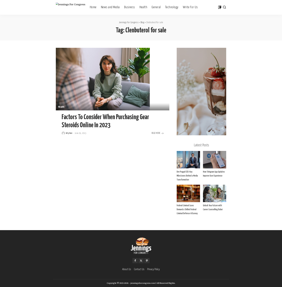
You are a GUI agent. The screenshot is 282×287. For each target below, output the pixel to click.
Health (61, 107)
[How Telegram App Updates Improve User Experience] (214, 159)
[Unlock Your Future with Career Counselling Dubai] (214, 193)
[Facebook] (135, 260)
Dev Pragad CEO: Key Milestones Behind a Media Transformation (187, 176)
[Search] (224, 7)
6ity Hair (69, 133)
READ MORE (156, 133)
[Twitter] (141, 260)
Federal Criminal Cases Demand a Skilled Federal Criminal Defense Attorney (187, 209)
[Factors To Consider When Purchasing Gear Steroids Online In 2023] (103, 78)
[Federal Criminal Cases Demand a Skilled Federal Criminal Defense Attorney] (188, 193)
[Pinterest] (147, 260)
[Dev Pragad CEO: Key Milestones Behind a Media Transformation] (188, 159)
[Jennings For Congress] (70, 7)
